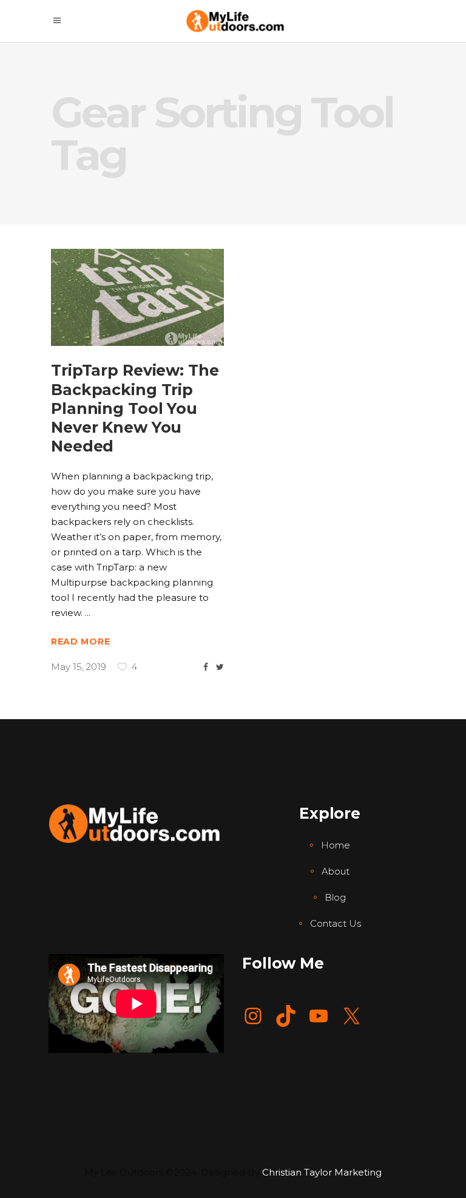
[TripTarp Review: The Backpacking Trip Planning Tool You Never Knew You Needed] (137, 297)
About (336, 871)
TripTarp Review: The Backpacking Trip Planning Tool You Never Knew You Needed (135, 408)
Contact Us (335, 923)
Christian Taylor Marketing (322, 1172)
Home (335, 845)
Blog (335, 897)
